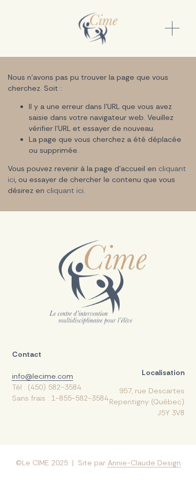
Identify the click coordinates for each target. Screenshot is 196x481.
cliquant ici (65, 190)
